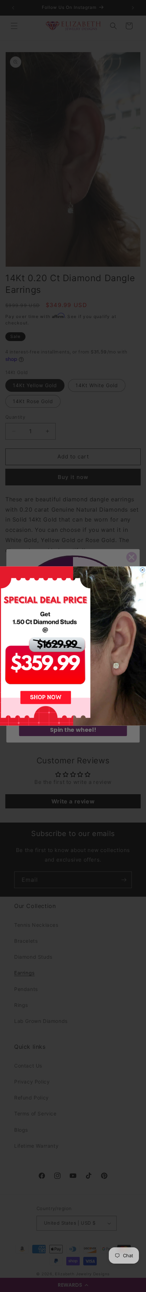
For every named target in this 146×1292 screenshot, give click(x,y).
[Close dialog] (142, 570)
